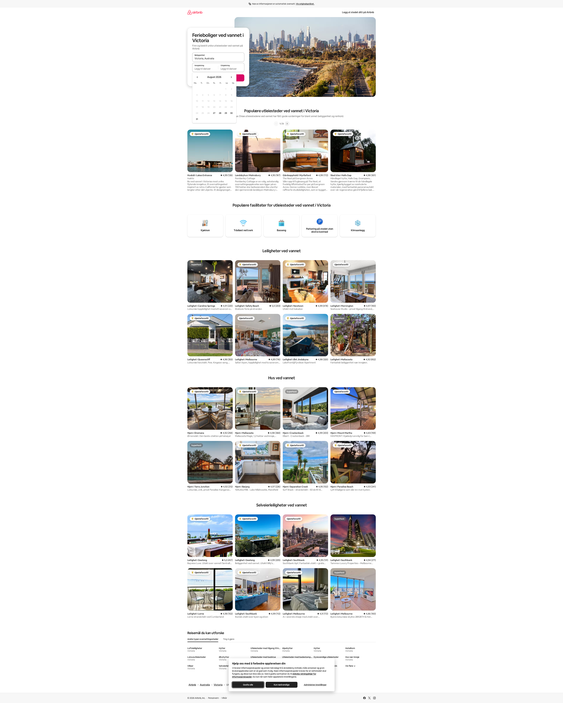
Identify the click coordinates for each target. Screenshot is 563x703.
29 (226, 113)
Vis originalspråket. (305, 4)
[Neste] (287, 123)
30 (231, 113)
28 (220, 113)
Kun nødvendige (281, 684)
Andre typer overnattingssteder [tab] (202, 639)
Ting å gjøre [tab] (228, 639)
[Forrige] (276, 123)
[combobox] (218, 58)
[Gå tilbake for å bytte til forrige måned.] (197, 77)
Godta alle (248, 684)
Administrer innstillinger (315, 684)
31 (197, 119)
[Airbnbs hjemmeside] (194, 12)
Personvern (213, 698)
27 (214, 113)
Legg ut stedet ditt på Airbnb (358, 12)
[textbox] (205, 69)
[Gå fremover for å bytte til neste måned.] (231, 77)
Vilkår (224, 698)
